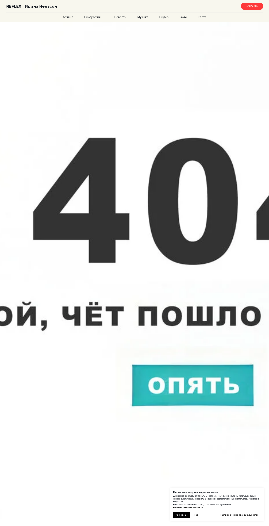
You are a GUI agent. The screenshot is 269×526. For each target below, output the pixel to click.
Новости (120, 17)
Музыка (142, 17)
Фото (183, 17)
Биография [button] (92, 17)
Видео (164, 17)
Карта (202, 17)
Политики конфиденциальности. (188, 507)
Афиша (68, 17)
